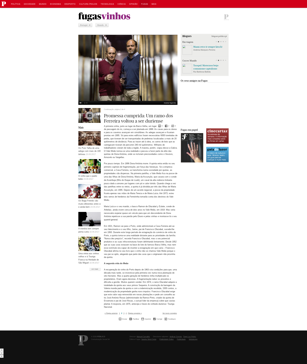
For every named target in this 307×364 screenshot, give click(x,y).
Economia (55, 4)
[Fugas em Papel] (192, 162)
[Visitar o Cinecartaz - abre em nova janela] (217, 143)
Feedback (170, 319)
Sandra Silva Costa (148, 339)
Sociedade (29, 4)
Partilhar (134, 319)
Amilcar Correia (176, 337)
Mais (81, 127)
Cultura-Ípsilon (88, 4)
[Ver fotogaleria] (89, 115)
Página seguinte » (135, 313)
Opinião (133, 4)
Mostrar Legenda (170, 103)
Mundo (43, 4)
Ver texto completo (169, 313)
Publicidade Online (166, 339)
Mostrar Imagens (80, 103)
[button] (218, 42)
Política (15, 4)
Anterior (82, 65)
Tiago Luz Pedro (189, 337)
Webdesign (193, 339)
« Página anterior (111, 313)
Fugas (144, 4)
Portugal (83, 25)
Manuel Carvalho (143, 337)
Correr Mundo (189, 60)
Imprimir (146, 319)
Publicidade (181, 339)
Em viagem (187, 42)
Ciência (122, 4)
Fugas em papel (189, 129)
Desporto (70, 4)
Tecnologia (107, 4)
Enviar (123, 319)
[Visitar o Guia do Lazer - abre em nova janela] (217, 161)
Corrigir (157, 319)
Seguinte (173, 65)
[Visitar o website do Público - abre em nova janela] (83, 340)
